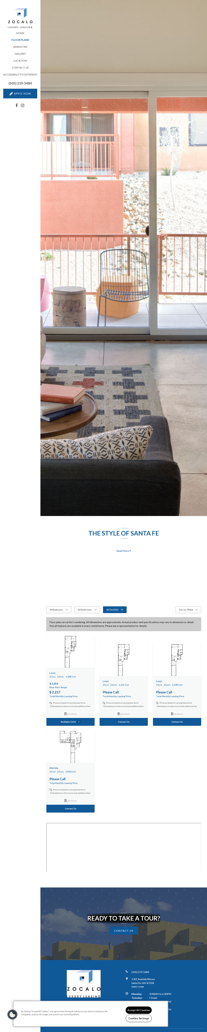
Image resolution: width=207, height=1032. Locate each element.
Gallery (20, 53)
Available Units (69, 722)
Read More (122, 550)
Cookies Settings (138, 1018)
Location (20, 60)
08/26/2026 (112, 609)
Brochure (72, 714)
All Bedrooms (56, 609)
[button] (20, 83)
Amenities (20, 46)
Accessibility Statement (20, 74)
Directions (137, 987)
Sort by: (186, 609)
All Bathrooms (85, 609)
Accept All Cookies (138, 1010)
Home (20, 33)
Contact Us (20, 67)
